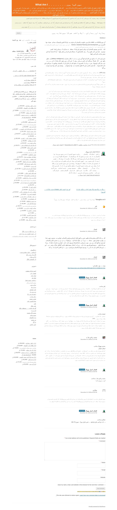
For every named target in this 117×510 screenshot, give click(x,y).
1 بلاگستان (33, 250)
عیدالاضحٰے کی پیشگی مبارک (22, 85)
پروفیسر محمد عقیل (30, 280)
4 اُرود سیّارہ (32, 257)
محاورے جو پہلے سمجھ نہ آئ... (27, 192)
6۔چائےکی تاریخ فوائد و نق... (28, 145)
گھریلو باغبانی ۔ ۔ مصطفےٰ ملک (27, 308)
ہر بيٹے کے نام (32, 189)
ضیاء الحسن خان (31, 301)
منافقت (81, 145)
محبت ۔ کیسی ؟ (31, 210)
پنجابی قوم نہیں (31, 143)
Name (103, 462)
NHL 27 (32, 85)
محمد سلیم (33, 315)
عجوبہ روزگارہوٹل (31, 220)
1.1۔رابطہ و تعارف (96, 18)
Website (102, 477)
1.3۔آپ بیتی (80, 18)
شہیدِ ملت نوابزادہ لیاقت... (28, 133)
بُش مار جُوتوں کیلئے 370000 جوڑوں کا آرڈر (57, 189)
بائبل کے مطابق (32, 140)
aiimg (32, 80)
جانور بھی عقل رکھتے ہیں (28, 110)
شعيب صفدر (32, 299)
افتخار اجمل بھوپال (58, 145)
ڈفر (96, 206)
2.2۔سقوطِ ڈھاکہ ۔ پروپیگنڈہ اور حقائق (95, 22)
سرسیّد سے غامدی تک (30, 175)
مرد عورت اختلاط (31, 201)
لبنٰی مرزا (33, 310)
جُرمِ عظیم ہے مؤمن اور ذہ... (28, 159)
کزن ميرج (33, 166)
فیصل (95, 229)
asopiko (32, 71)
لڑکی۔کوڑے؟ (32, 187)
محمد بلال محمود (31, 313)
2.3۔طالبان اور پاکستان (79, 22)
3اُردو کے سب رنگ (31, 254)
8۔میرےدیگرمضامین (35, 27)
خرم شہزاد (33, 292)
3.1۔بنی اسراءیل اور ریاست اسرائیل (64, 22)
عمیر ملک (33, 306)
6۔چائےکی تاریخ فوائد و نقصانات (63, 27)
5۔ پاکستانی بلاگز (31, 259)
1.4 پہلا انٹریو (73, 18)
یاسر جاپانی (33, 324)
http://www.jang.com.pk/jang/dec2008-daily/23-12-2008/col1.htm (86, 268)
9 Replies (102, 37)
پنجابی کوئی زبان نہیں (30, 208)
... (35, 119)
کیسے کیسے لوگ (31, 147)
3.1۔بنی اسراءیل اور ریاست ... (27, 129)
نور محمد (33, 320)
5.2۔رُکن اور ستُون (89, 27)
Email (103, 470)
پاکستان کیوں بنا (32, 194)
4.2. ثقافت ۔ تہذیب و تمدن (21, 22)
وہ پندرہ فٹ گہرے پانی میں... (28, 196)
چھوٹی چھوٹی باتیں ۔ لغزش (28, 138)
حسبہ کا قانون (32, 154)
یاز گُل (34, 322)
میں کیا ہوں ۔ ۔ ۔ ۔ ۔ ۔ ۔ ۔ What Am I (58, 4)
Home (103, 18)
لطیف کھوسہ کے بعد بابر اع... (28, 182)
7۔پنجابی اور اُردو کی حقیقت (48, 27)
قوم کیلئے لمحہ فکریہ (30, 173)
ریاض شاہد (33, 296)
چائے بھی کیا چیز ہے (29, 206)
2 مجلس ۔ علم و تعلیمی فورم (28, 252)
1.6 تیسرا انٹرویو (56, 18)
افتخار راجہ (33, 273)
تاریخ (89, 145)
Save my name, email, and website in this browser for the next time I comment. (80, 485)
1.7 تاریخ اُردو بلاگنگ (47, 18)
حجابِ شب (33, 285)
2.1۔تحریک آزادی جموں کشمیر (33, 18)
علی (35, 303)
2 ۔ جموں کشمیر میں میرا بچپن (27, 234)
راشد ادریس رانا (31, 294)
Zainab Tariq (30, 75)
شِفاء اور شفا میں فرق (30, 157)
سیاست (85, 145)
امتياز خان (33, 275)
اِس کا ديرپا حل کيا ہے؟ (28, 180)
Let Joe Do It (27, 117)
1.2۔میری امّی (87, 18)
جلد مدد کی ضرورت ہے (29, 124)
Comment (102, 441)
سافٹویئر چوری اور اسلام (29, 161)
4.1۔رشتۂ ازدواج (33, 22)
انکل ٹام (34, 278)
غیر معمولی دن (32, 199)
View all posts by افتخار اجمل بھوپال (89, 175)
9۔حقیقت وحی (25, 27)
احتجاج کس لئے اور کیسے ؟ (29, 168)
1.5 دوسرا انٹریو (65, 18)
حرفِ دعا (33, 287)
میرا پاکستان (32, 317)
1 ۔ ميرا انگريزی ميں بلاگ (29, 231)
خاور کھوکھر (32, 289)
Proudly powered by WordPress (97, 506)
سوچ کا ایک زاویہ (31, 203)
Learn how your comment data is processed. (80, 495)
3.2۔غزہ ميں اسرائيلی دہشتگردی (46, 22)
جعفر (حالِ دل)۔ (31, 282)
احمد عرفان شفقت (31, 271)
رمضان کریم (27, 80)
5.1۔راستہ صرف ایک (100, 27)
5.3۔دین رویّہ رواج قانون (78, 27)
